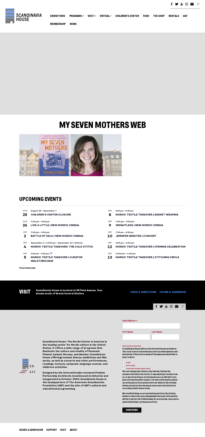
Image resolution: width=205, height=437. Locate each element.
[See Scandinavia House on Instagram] (186, 4)
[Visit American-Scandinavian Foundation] (27, 372)
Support (51, 430)
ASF (185, 16)
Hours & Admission (173, 292)
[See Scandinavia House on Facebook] (171, 4)
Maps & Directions (143, 292)
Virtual (105, 16)
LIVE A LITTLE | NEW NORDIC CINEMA (55, 225)
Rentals (174, 16)
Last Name (157, 332)
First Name (127, 332)
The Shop (158, 16)
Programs (75, 16)
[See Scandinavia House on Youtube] (181, 4)
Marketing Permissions (131, 346)
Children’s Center (127, 16)
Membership (58, 24)
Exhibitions (57, 16)
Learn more (173, 399)
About (74, 430)
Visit (91, 16)
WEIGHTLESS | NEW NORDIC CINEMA (139, 225)
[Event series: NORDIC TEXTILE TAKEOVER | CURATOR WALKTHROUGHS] (51, 253)
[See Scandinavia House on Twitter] (176, 4)
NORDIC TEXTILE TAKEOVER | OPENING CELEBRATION (150, 246)
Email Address (130, 321)
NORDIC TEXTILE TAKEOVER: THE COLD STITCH (62, 246)
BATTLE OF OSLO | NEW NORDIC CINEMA (57, 235)
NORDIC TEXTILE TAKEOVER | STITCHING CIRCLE (147, 257)
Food (146, 16)
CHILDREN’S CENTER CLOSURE (51, 214)
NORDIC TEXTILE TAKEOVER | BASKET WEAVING (147, 214)
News (73, 24)
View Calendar (27, 268)
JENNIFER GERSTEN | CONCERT (136, 235)
